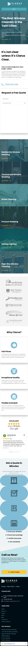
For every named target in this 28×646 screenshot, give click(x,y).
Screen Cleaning (5, 638)
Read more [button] (6, 448)
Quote (3, 613)
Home (3, 609)
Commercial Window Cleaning (9, 631)
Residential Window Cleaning (8, 629)
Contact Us (4, 619)
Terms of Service (5, 621)
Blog (2, 617)
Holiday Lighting (5, 636)
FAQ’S (2, 615)
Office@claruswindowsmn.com (11, 601)
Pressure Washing (6, 642)
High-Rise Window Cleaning (8, 634)
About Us (3, 611)
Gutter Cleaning (5, 640)
